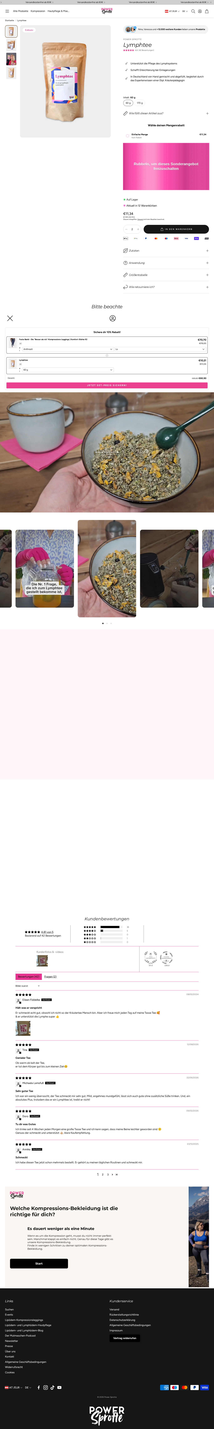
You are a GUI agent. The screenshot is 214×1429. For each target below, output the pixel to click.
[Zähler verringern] (126, 229)
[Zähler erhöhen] (138, 229)
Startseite (9, 20)
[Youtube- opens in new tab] (59, 1387)
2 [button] (103, 1174)
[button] (7, 11)
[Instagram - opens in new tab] (45, 1387)
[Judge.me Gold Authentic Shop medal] (150, 957)
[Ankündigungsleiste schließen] (211, 2)
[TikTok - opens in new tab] (52, 1387)
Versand (140, 219)
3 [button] (108, 1174)
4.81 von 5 (47, 932)
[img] (23, 994)
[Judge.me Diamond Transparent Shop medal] (166, 957)
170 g (140, 103)
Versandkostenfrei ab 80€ (38, 2)
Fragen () (50, 976)
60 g (128, 103)
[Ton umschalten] (131, 612)
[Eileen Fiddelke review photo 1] (23, 1028)
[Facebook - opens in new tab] (39, 1387)
